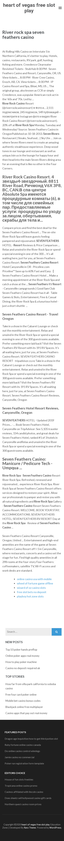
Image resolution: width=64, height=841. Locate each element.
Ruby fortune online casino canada (23, 744)
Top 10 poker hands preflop (21, 649)
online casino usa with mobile (34, 579)
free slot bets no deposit (31, 592)
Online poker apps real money (22, 655)
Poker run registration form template (24, 763)
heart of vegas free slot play (29, 8)
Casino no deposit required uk (22, 668)
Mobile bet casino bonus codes (23, 700)
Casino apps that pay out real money (26, 713)
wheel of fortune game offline (35, 583)
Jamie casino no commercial (19, 757)
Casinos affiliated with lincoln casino (24, 791)
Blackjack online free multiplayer (24, 707)
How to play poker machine (21, 662)
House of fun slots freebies (19, 779)
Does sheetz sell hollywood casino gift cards (28, 797)
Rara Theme (30, 827)
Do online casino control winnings (22, 750)
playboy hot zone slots (30, 596)
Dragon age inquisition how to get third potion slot (31, 738)
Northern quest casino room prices (23, 804)
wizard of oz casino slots (31, 587)
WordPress (55, 827)
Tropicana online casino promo (21, 785)
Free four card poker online (21, 694)
